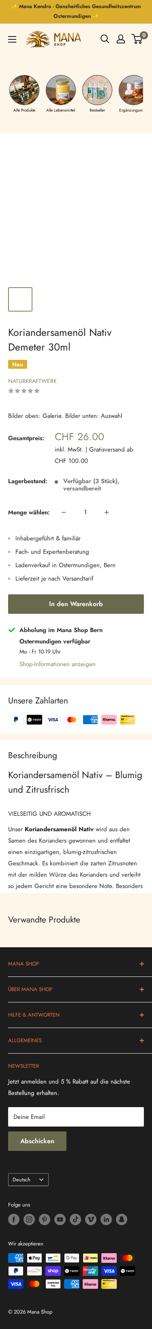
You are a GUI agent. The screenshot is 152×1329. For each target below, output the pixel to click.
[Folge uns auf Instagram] (29, 1219)
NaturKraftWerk (32, 381)
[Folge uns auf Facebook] (13, 1219)
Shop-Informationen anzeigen (57, 664)
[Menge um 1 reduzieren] (63, 512)
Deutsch (21, 1179)
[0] (137, 39)
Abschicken (37, 1141)
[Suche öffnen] (105, 38)
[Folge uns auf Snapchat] (121, 1219)
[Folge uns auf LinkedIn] (106, 1219)
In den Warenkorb (76, 604)
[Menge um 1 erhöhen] (106, 512)
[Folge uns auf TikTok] (75, 1219)
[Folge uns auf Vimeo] (90, 1219)
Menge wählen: (29, 512)
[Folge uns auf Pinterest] (44, 1219)
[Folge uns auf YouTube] (60, 1219)
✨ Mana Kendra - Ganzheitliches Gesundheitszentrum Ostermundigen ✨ (76, 11)
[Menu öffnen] (12, 39)
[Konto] (121, 38)
